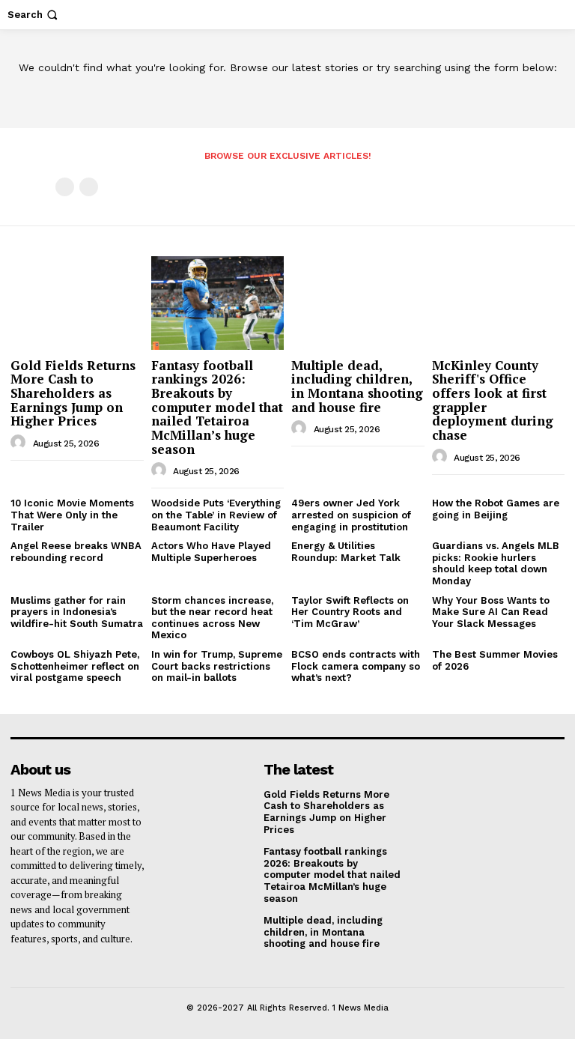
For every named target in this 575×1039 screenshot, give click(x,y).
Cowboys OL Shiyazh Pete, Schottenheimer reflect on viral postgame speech (74, 666)
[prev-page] (64, 187)
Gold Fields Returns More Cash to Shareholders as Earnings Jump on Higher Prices (73, 393)
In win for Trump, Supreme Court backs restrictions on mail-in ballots (216, 666)
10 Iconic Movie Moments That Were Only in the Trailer (72, 514)
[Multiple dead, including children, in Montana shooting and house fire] (358, 302)
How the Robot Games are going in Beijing (495, 509)
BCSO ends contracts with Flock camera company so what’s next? (355, 666)
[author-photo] (20, 442)
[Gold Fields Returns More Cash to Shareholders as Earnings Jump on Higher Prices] (77, 302)
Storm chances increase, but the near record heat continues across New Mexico (212, 618)
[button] (34, 14)
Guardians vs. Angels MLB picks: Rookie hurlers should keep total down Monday (495, 563)
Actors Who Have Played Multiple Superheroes (211, 551)
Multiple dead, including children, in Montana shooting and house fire (357, 386)
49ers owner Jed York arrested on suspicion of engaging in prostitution (351, 514)
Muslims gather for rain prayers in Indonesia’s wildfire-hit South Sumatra (76, 612)
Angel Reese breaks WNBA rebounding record (76, 551)
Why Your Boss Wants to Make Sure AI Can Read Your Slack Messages (491, 612)
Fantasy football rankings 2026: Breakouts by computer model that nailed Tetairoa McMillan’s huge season (217, 407)
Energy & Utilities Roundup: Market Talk (346, 551)
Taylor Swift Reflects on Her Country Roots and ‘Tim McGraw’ (350, 612)
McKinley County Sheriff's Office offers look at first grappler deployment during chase (492, 400)
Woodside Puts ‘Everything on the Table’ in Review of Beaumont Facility (216, 514)
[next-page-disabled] (88, 187)
